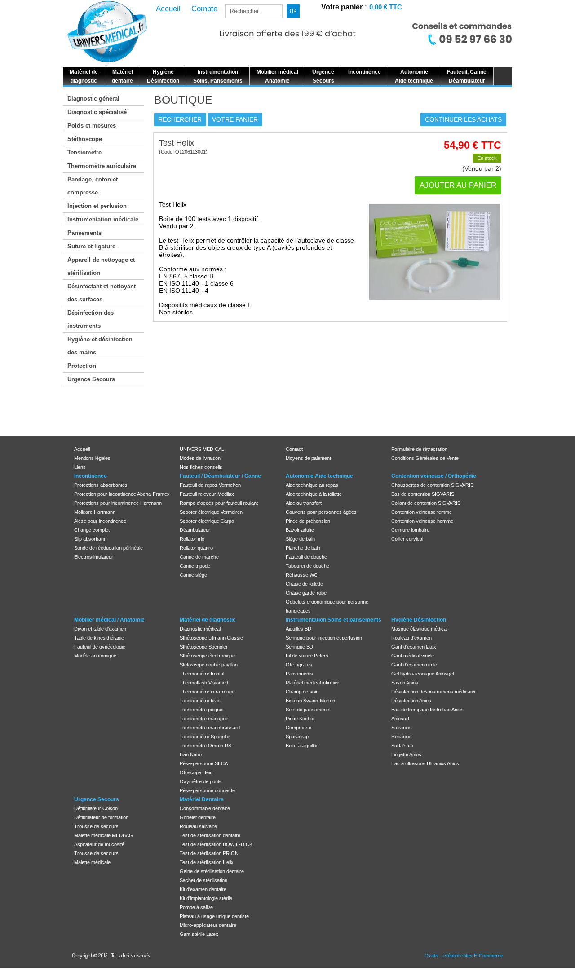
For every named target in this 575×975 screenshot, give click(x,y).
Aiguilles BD (298, 628)
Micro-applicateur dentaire (208, 925)
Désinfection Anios (411, 700)
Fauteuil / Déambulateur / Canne (220, 476)
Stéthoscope (84, 139)
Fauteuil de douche (306, 557)
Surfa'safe (402, 745)
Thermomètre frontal (202, 673)
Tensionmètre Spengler (205, 736)
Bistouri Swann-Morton (310, 700)
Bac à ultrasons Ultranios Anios (425, 763)
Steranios (401, 727)
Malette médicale (92, 862)
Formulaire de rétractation (419, 449)
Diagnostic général (93, 98)
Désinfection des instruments (90, 319)
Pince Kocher (300, 718)
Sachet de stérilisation (203, 880)
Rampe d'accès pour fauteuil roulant (219, 503)
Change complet (92, 530)
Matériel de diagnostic (208, 620)
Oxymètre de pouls (200, 781)
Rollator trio (192, 539)
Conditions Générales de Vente (425, 458)
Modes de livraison (200, 458)
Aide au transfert (304, 503)
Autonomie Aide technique (319, 476)
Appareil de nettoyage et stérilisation (101, 266)
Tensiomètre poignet (202, 709)
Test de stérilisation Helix (207, 862)
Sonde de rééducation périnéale (108, 548)
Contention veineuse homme (422, 521)
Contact (294, 449)
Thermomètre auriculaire (101, 166)
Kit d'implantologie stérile (206, 898)
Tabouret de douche (307, 566)
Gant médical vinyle (412, 655)
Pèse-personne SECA (204, 763)
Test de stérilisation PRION (209, 853)
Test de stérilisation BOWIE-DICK (216, 844)
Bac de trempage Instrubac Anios (427, 709)
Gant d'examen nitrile (414, 664)
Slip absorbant (89, 539)
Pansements (84, 232)
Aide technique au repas (312, 485)
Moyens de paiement (308, 458)
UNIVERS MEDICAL (202, 449)
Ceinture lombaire (410, 530)
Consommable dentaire (205, 808)
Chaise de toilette (304, 584)
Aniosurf (400, 718)
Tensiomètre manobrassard (210, 727)
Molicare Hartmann (94, 512)
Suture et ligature (91, 246)
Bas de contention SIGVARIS (422, 494)
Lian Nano (191, 754)
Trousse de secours (96, 826)
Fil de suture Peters (307, 655)
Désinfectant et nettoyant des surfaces (101, 293)
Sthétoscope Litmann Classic (211, 637)
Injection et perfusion (97, 206)
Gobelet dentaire (198, 817)
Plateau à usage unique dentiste (214, 916)
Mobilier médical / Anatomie (109, 620)
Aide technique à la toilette (314, 494)
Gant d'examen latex (413, 646)
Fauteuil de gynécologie (99, 646)
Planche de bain (303, 548)
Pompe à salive (196, 907)
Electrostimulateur (93, 557)
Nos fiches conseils (201, 467)
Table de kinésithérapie (99, 637)
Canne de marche (199, 557)
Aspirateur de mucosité (99, 844)
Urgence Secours (91, 379)
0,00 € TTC (385, 7)
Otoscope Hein (196, 772)
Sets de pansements (308, 709)
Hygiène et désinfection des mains (100, 346)
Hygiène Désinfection (418, 620)
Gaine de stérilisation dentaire (212, 871)
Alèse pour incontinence (100, 521)
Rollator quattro (196, 548)
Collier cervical (407, 539)
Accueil (82, 449)
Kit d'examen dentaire (203, 889)
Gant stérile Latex (199, 934)
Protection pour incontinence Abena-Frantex (122, 494)
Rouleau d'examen (411, 637)
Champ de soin (302, 691)
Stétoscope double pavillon (209, 664)
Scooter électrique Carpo (207, 521)
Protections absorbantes (101, 485)
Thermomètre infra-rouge (207, 691)
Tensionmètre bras (200, 700)
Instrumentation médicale (102, 219)
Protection (81, 365)
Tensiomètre (84, 152)
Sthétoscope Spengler (204, 646)
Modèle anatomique (95, 655)
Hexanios (401, 736)
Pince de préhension (308, 521)
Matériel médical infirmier (312, 682)
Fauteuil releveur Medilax (207, 494)
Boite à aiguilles (302, 745)
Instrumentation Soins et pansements (333, 620)
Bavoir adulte (300, 530)
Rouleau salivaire (198, 826)
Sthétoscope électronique (207, 655)
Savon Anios (404, 682)
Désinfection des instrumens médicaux (433, 691)
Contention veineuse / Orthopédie (433, 476)
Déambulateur (195, 530)
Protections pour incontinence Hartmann (118, 503)
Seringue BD (299, 646)
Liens (80, 467)
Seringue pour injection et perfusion (324, 637)
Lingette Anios (406, 754)
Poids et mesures (91, 125)
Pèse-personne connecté (207, 790)
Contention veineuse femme (421, 512)
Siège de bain (300, 539)
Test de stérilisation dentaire (210, 835)
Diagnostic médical (200, 628)
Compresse (298, 727)
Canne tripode (195, 566)
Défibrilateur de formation (101, 817)
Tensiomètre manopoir (204, 718)
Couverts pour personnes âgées (321, 512)
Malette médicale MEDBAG (103, 835)
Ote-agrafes (299, 664)
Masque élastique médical (419, 628)
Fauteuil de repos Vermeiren (210, 485)
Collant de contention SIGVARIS (425, 503)
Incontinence (90, 476)
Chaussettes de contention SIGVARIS (432, 485)
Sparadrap (297, 736)
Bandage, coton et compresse (92, 186)
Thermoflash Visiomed (204, 682)
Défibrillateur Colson (96, 808)
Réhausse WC (302, 575)
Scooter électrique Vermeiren (211, 512)
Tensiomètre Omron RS (205, 745)
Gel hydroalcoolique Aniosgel (422, 673)
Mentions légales (92, 458)
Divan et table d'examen (100, 628)
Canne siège (193, 575)
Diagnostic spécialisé (97, 112)
